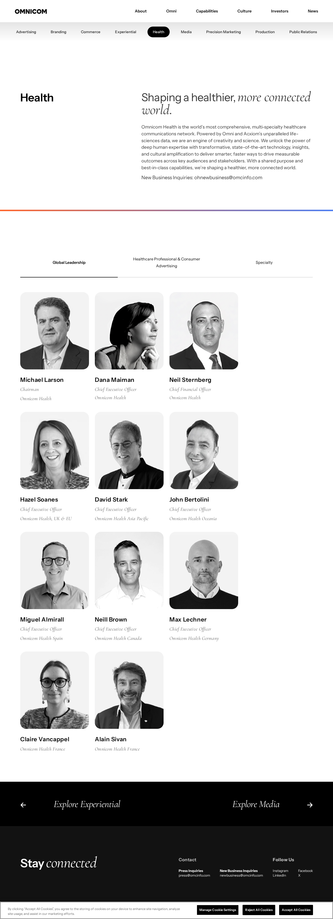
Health (158, 32)
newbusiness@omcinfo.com (241, 875)
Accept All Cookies (296, 910)
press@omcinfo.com (194, 875)
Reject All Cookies (258, 910)
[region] (166, 910)
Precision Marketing (223, 32)
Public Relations (303, 32)
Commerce (90, 32)
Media (186, 32)
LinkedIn (279, 875)
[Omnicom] (31, 11)
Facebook (305, 871)
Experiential (125, 32)
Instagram (280, 871)
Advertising (26, 32)
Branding (58, 32)
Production (265, 32)
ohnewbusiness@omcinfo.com (228, 177)
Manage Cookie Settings (217, 910)
